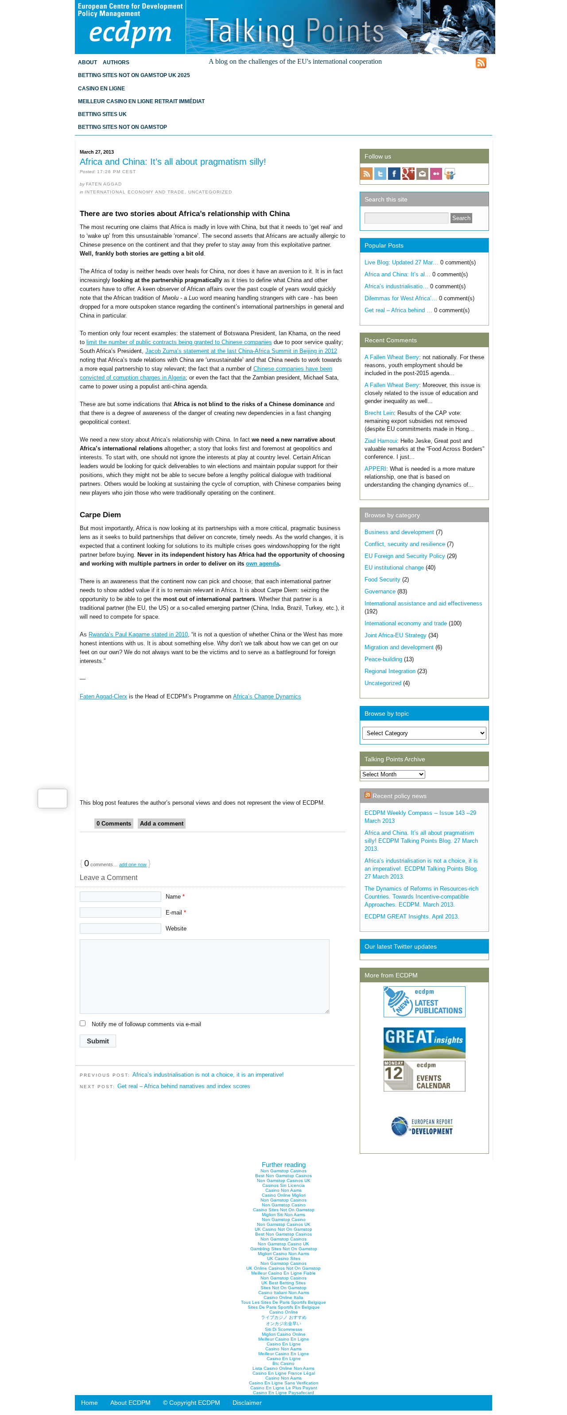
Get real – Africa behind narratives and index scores (183, 1086)
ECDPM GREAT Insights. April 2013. (412, 916)
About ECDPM (130, 1402)
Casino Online (283, 1312)
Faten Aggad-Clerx (103, 696)
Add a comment (161, 823)
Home (89, 1402)
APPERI (375, 468)
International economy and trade (135, 192)
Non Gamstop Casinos (283, 1170)
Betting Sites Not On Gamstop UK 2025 (134, 75)
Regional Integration (390, 671)
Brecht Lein (379, 413)
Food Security (382, 579)
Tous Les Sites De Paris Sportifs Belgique (283, 1302)
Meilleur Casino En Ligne (283, 1339)
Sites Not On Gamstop (283, 1287)
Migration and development (399, 647)
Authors (116, 62)
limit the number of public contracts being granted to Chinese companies (179, 342)
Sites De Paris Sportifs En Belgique (284, 1307)
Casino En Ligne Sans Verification (283, 1382)
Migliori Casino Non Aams (283, 1253)
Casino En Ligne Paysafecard (283, 1392)
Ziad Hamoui (381, 441)
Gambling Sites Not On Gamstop (283, 1248)
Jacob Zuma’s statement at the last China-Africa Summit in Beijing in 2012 (241, 351)
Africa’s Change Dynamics (267, 696)
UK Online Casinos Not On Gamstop (283, 1268)
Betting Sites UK (102, 114)
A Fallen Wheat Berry (392, 357)
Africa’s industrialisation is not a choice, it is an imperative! (208, 1074)
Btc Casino (283, 1363)
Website (176, 928)
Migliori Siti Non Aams (283, 1214)
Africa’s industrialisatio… (396, 286)
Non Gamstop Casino (284, 1204)
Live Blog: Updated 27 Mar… (402, 262)
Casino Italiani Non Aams (283, 1292)
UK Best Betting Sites (283, 1282)
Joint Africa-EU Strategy (396, 635)
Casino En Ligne (101, 88)
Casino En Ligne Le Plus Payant (283, 1387)
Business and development (399, 532)
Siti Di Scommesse (284, 1329)
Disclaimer (247, 1402)
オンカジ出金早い (283, 1323)
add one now (133, 864)
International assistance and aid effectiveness (423, 603)
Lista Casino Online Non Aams (283, 1368)
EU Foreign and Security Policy (405, 556)
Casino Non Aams (283, 1190)
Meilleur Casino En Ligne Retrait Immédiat (141, 101)
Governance (380, 591)
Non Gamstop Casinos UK (284, 1180)
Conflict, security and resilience (405, 544)
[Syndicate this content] (368, 795)
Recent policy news (400, 795)
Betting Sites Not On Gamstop (122, 127)
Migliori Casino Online (284, 1334)
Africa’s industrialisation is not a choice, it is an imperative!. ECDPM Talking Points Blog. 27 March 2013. (421, 868)
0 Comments (114, 823)
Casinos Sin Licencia (283, 1185)
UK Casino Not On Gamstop (283, 1229)
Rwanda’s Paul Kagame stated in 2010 (138, 634)
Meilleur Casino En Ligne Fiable (283, 1273)
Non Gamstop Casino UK (283, 1243)
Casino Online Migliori (284, 1195)
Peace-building (383, 659)
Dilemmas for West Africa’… (401, 298)
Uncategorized (210, 192)
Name (175, 896)
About (87, 62)
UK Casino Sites (283, 1258)
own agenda (262, 563)
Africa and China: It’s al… (398, 274)
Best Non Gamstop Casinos (283, 1175)
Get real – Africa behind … (398, 310)
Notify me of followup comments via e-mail (146, 1024)
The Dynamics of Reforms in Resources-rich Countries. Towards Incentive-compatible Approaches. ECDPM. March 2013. (421, 896)
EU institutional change (394, 567)
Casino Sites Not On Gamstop (284, 1209)
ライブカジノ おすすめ (284, 1317)
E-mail (176, 912)
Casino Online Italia (283, 1297)
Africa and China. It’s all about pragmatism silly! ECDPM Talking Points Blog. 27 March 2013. (421, 841)
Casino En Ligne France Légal (283, 1373)
